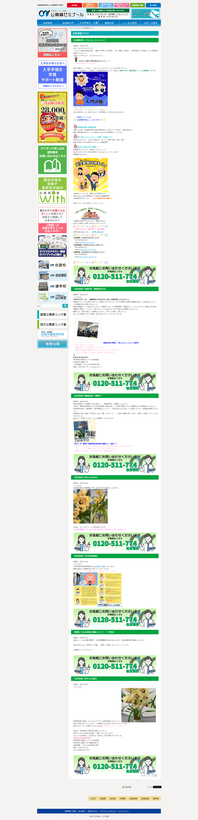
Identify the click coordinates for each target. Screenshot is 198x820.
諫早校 (156, 798)
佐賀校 (103, 798)
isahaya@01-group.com (87, 257)
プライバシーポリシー (108, 811)
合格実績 (47, 23)
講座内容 (109, 23)
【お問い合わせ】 (97, 232)
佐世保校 (145, 798)
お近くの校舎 (150, 23)
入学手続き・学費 (89, 23)
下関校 (122, 798)
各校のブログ (92, 811)
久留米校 (133, 798)
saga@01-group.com (86, 242)
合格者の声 (68, 23)
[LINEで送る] (127, 787)
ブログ (79, 28)
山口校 (113, 798)
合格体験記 (97, 566)
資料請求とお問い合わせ (46, 819)
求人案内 (82, 811)
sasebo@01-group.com (87, 250)
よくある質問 (130, 23)
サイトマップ (124, 811)
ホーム (72, 28)
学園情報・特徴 (70, 811)
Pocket (149, 787)
